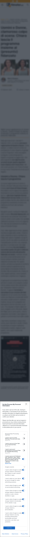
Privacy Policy (24, 534)
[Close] (26, 404)
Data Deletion (5, 534)
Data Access (15, 534)
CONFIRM (9, 527)
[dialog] (15, 469)
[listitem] (15, 434)
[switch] (23, 438)
